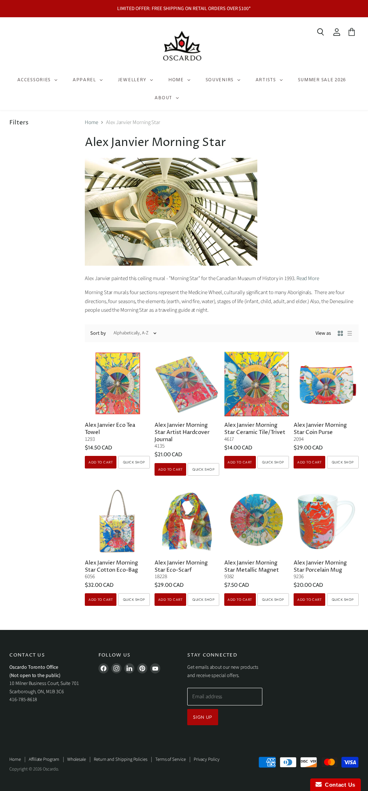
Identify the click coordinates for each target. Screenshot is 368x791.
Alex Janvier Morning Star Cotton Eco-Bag (111, 566)
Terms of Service (170, 759)
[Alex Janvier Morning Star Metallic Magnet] (256, 521)
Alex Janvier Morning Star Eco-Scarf (181, 566)
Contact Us (338, 785)
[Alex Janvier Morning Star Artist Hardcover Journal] (187, 384)
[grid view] (340, 333)
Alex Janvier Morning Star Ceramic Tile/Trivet (254, 428)
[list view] (349, 333)
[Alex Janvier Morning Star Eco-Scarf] (187, 521)
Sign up (202, 717)
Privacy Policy (207, 759)
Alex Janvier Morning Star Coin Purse (320, 428)
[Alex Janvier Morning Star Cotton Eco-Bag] (117, 521)
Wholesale (76, 759)
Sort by (98, 333)
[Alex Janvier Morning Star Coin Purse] (326, 384)
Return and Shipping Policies (120, 759)
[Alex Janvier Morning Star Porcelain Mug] (326, 521)
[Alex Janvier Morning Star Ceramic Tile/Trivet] (256, 384)
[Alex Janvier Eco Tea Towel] (117, 384)
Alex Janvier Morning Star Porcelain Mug (320, 566)
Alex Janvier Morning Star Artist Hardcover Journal (182, 432)
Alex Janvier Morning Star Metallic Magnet (251, 566)
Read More (307, 278)
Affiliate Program (44, 759)
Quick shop (134, 462)
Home (91, 122)
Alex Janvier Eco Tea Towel (110, 428)
